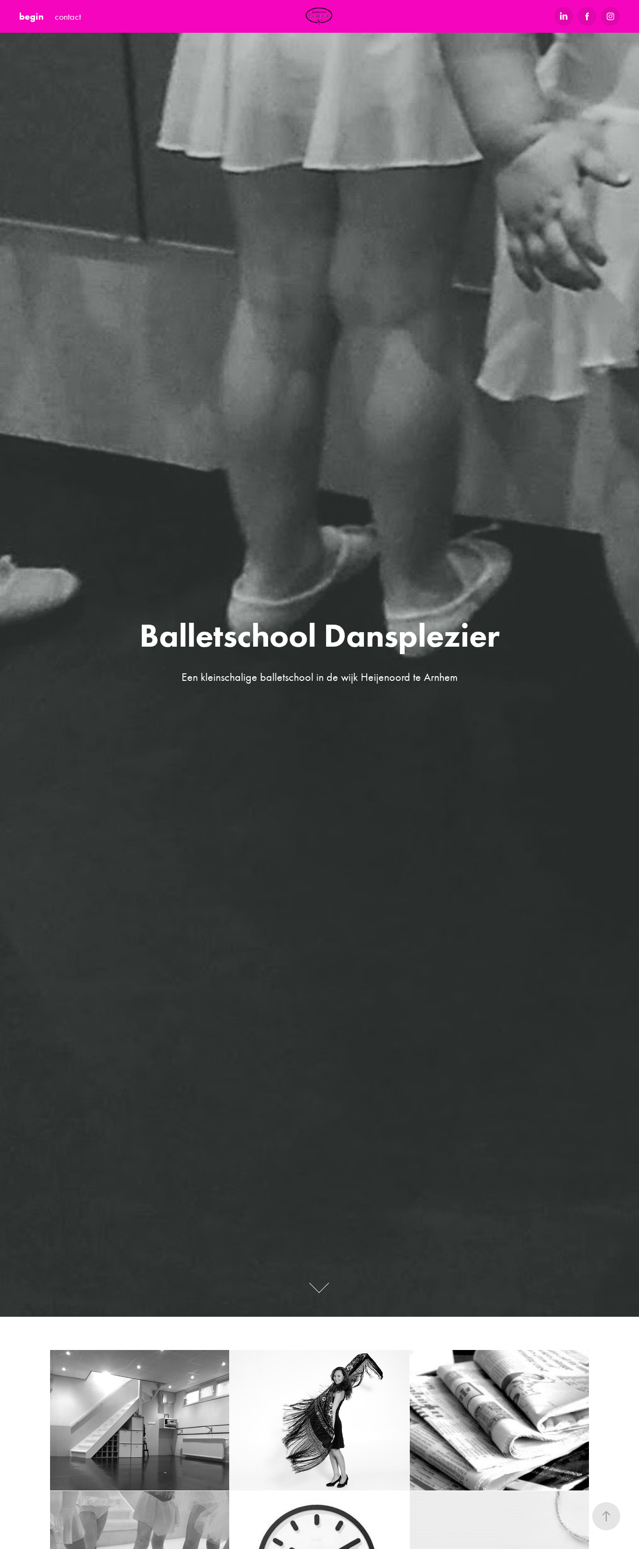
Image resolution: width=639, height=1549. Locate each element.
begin (31, 16)
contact (68, 16)
